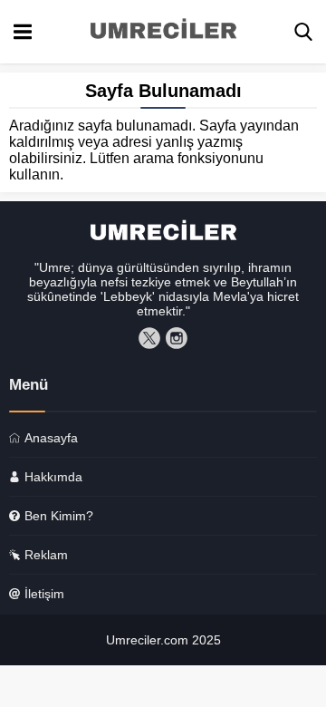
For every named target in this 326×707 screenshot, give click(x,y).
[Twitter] (149, 338)
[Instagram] (176, 338)
